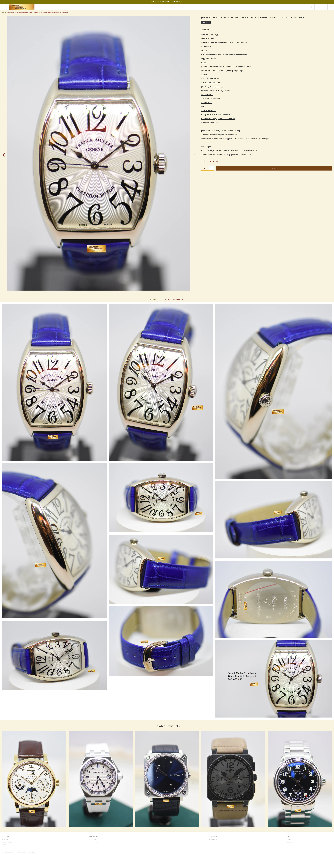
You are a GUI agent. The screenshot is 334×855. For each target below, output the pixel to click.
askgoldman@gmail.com (96, 843)
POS (16, 852)
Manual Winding (7, 842)
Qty (205, 168)
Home (4, 12)
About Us (290, 842)
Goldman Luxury (9, 852)
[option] (98, 153)
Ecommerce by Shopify (27, 852)
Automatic (5, 839)
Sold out (274, 168)
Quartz (4, 844)
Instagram (214, 839)
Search (289, 839)
